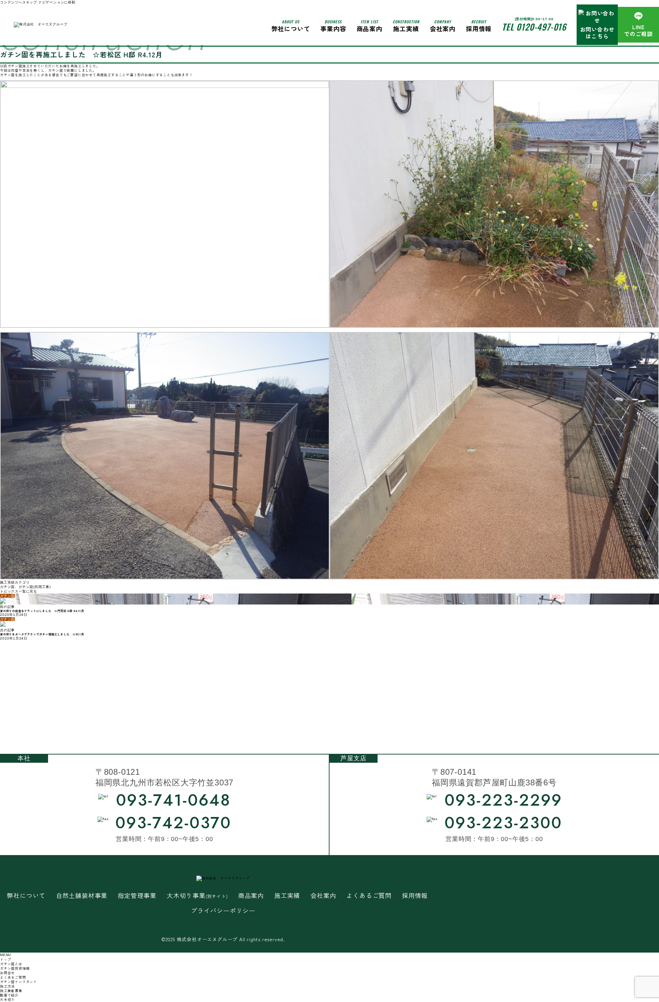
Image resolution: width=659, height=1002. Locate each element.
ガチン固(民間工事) (35, 587)
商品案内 (251, 895)
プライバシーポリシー (223, 910)
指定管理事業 (137, 895)
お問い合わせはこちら (597, 33)
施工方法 (7, 986)
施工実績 (406, 26)
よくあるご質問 (369, 895)
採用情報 (479, 26)
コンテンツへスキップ (18, 2)
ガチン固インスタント (18, 981)
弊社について (290, 26)
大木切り (7, 999)
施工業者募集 (11, 990)
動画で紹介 (9, 995)
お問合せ (7, 972)
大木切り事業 (197, 895)
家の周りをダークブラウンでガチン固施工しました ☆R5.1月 (42, 634)
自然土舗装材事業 (81, 895)
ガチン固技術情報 (15, 968)
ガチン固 (7, 587)
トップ (5, 959)
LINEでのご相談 (638, 30)
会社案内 (442, 26)
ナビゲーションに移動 (57, 2)
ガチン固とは (11, 963)
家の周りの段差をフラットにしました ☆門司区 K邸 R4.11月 (42, 611)
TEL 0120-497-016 (534, 26)
